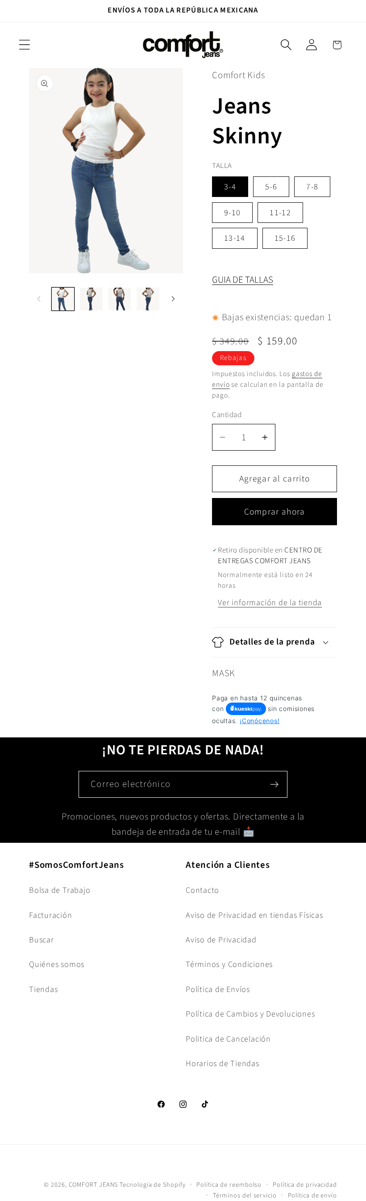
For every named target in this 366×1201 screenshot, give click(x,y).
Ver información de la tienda (270, 602)
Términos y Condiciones (229, 964)
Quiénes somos (56, 964)
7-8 (312, 186)
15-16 (285, 238)
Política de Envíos (218, 989)
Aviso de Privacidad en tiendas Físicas (254, 915)
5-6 (271, 186)
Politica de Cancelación (228, 1039)
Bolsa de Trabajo (59, 890)
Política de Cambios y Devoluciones (250, 1014)
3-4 (230, 186)
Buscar (41, 940)
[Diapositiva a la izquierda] (39, 299)
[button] (24, 45)
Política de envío (312, 1195)
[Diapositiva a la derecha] (173, 299)
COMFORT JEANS (93, 1184)
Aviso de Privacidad (221, 940)
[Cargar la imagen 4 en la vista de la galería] (148, 299)
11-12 (280, 212)
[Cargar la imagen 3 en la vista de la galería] (119, 299)
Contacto (202, 890)
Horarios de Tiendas (222, 1063)
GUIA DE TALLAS (242, 279)
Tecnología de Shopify (152, 1184)
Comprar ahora (274, 512)
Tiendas (43, 989)
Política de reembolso (229, 1184)
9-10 (232, 212)
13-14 (234, 238)
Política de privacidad (305, 1184)
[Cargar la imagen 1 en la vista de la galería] (63, 299)
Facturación (50, 915)
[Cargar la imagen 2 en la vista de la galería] (91, 299)
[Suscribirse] (274, 784)
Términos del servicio (245, 1195)
